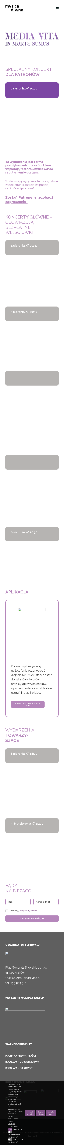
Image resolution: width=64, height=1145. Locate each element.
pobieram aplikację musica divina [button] (30, 704)
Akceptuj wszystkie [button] (50, 1113)
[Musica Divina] (16, 8)
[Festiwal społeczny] (25, 1017)
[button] (57, 8)
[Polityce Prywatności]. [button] (15, 1125)
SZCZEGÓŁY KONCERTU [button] (31, 134)
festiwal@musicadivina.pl (22, 978)
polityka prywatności (20, 1055)
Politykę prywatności (28, 910)
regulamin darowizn (19, 1068)
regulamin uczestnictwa (22, 1062)
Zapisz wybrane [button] (40, 1113)
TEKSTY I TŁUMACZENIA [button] (31, 142)
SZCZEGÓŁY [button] (23, 800)
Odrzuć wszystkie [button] (30, 1113)
